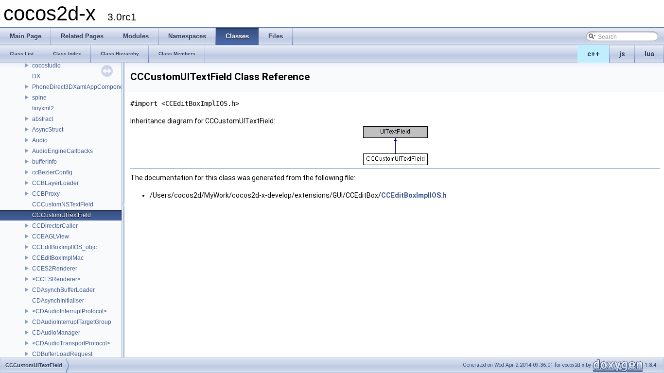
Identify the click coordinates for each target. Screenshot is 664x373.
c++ (593, 54)
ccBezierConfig (52, 172)
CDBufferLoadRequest (62, 354)
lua (649, 54)
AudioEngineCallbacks (62, 151)
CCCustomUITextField (61, 215)
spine (39, 97)
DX (36, 76)
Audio (40, 140)
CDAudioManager (56, 332)
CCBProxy (46, 193)
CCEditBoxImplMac (58, 257)
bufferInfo (44, 161)
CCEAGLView (50, 236)
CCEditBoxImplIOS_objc (64, 247)
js (622, 54)
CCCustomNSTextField (62, 204)
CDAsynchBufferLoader (63, 290)
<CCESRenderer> (56, 279)
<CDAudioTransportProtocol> (71, 343)
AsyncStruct (47, 129)
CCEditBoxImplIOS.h (414, 195)
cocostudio (46, 65)
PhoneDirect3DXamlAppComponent (80, 87)
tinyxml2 (43, 108)
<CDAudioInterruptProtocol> (69, 311)
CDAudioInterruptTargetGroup (71, 322)
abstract (42, 119)
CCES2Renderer (54, 268)
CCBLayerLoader (55, 183)
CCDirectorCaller (55, 225)
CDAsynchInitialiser (58, 300)
